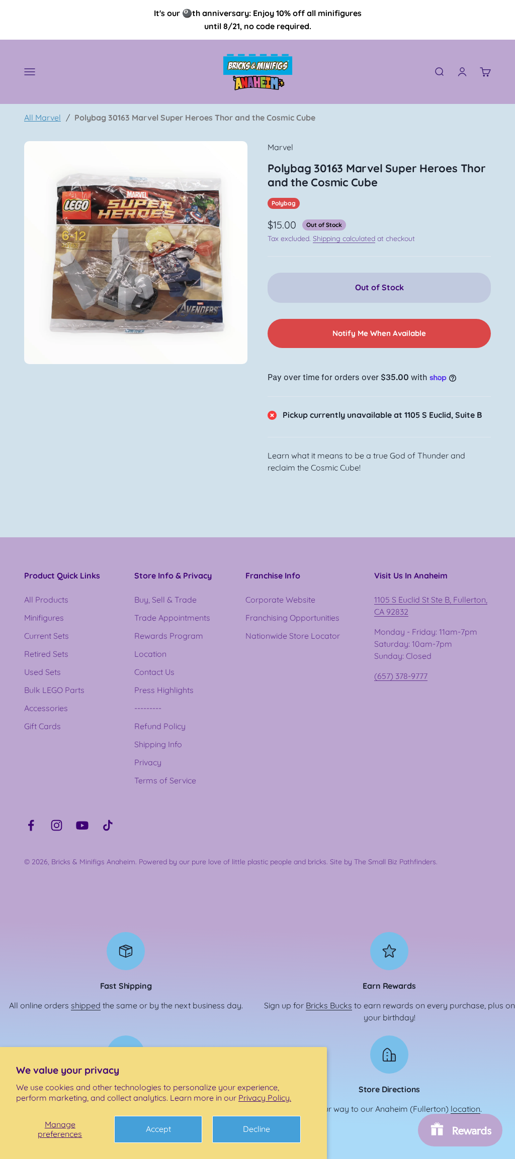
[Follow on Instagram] (56, 825)
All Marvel (42, 117)
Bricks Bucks (329, 1005)
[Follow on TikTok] (108, 825)
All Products (46, 600)
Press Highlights (164, 690)
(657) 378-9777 (400, 676)
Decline (256, 1129)
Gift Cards (42, 726)
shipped (86, 1005)
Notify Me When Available (379, 333)
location (465, 1109)
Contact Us (154, 672)
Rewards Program (168, 636)
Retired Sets (46, 654)
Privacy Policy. (264, 1098)
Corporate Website (280, 600)
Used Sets (42, 672)
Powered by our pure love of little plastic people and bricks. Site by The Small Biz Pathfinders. (288, 861)
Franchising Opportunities (292, 618)
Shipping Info (158, 744)
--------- (147, 708)
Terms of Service (165, 780)
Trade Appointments (172, 618)
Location (150, 654)
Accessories (46, 708)
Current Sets (46, 636)
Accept (158, 1129)
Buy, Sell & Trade (165, 600)
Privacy (147, 762)
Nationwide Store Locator (292, 636)
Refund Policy (160, 726)
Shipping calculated (344, 238)
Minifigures (44, 618)
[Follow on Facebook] (31, 825)
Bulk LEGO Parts (54, 690)
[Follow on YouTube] (82, 825)
